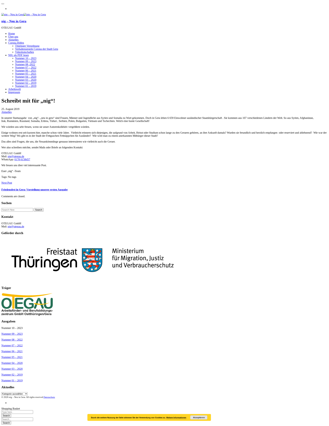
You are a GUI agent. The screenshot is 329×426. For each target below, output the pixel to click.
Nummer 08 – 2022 (12, 339)
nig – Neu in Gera (13, 21)
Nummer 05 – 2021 (12, 357)
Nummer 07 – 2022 (12, 345)
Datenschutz (49, 397)
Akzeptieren (199, 417)
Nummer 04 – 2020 (12, 363)
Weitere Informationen (176, 417)
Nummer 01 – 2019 (12, 380)
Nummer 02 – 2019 (12, 374)
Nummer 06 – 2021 (12, 351)
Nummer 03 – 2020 (12, 368)
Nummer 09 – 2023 (12, 333)
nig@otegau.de (16, 156)
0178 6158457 (22, 159)
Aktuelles (6, 112)
